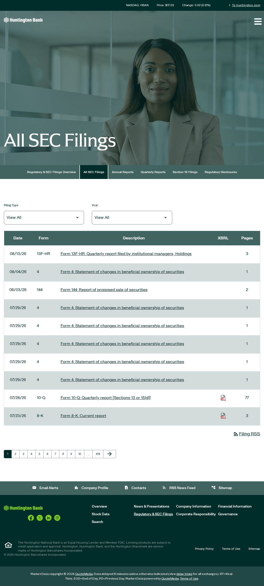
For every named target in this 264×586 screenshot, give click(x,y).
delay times (184, 573)
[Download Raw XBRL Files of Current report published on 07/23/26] (223, 416)
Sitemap (221, 487)
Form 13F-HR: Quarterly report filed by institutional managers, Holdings (126, 254)
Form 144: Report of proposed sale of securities (104, 290)
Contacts (135, 487)
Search (97, 522)
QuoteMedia (84, 573)
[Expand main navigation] (257, 21)
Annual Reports (123, 172)
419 (99, 453)
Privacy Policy (204, 548)
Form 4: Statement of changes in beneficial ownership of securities (122, 272)
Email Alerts (45, 487)
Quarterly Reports (153, 172)
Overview (99, 506)
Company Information (193, 506)
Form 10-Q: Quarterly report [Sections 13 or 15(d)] (106, 398)
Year (95, 205)
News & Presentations (151, 506)
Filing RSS (246, 434)
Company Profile (91, 487)
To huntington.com (244, 5)
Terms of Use (231, 548)
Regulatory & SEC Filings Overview (51, 172)
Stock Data (100, 514)
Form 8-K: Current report (83, 416)
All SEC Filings (94, 172)
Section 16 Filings (185, 172)
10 (81, 453)
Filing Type (11, 205)
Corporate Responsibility (196, 514)
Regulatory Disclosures (221, 172)
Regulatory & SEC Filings (153, 514)
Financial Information (235, 506)
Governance (228, 514)
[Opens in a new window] (31, 517)
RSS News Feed (178, 487)
